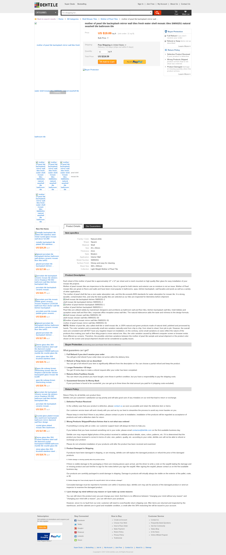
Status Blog (155, 529)
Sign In (140, 4)
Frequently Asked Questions (161, 523)
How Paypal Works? (44, 541)
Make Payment (119, 529)
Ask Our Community (158, 526)
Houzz (80, 540)
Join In (99, 547)
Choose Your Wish (120, 523)
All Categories (73, 19)
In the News (155, 532)
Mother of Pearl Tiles (109, 19)
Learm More (183, 46)
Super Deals (70, 4)
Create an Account (120, 520)
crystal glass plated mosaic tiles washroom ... (46, 426)
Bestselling (81, 4)
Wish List (186, 14)
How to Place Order (121, 526)
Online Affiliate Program (159, 535)
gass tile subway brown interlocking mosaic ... (45, 381)
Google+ (81, 528)
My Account (162, 4)
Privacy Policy (119, 535)
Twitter (80, 524)
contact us (118, 406)
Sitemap (148, 547)
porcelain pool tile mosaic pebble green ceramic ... (46, 312)
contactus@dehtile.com (142, 430)
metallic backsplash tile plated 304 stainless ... (45, 243)
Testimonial (118, 538)
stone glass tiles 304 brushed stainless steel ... (46, 357)
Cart (176, 14)
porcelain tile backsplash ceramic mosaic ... (46, 288)
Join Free (150, 4)
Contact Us (185, 4)
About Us (174, 4)
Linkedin (81, 536)
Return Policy (118, 532)
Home (60, 19)
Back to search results (46, 19)
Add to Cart (108, 61)
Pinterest (81, 532)
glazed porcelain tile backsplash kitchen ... (45, 265)
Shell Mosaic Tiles (89, 19)
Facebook (81, 520)
